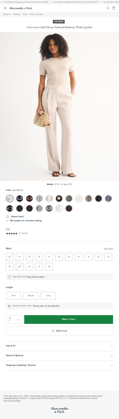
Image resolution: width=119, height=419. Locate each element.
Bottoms (16, 14)
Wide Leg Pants (36, 14)
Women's (7, 14)
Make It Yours (68, 319)
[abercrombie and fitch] (20, 8)
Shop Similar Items (35, 277)
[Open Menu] (4, 8)
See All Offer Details (12, 401)
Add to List (61, 331)
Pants (25, 14)
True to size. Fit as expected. (46, 306)
